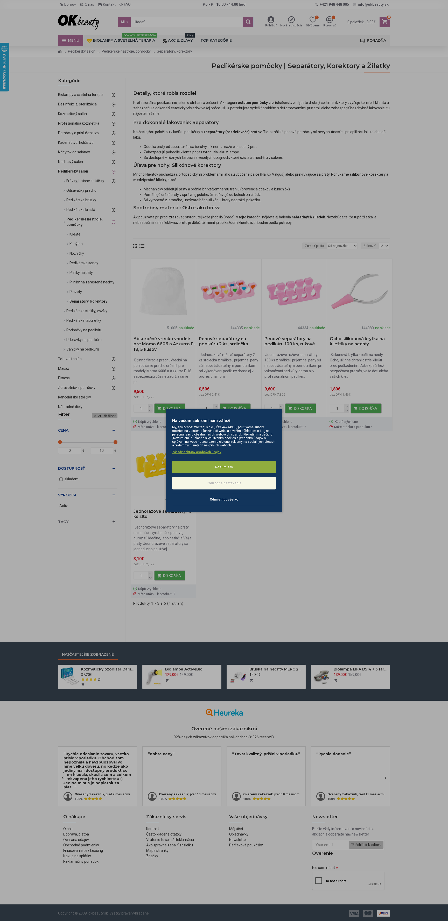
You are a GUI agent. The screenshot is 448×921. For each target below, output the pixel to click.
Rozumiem (224, 467)
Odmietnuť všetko (224, 499)
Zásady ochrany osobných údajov (196, 452)
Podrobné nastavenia (224, 483)
